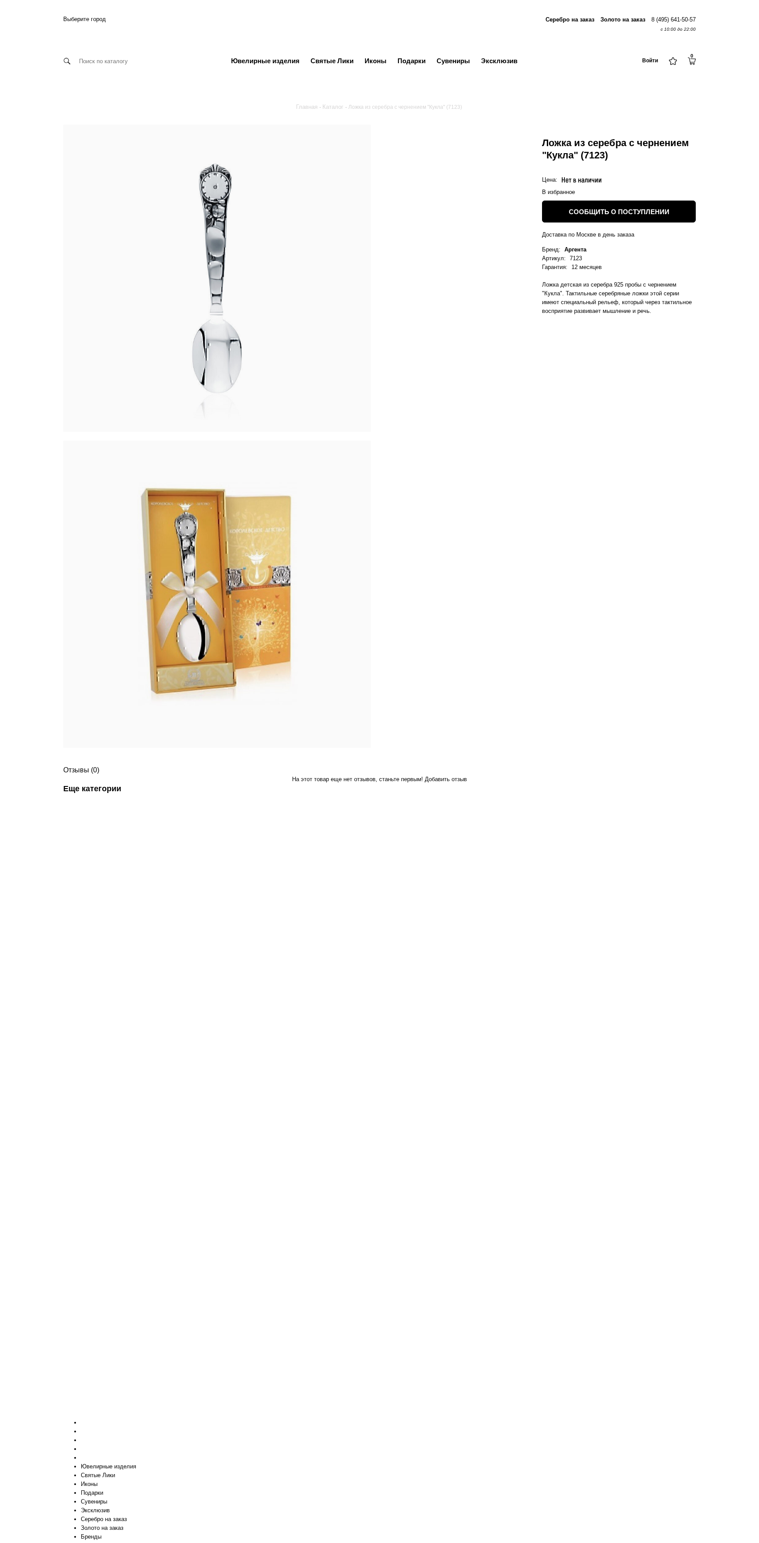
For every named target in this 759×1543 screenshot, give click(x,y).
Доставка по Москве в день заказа (588, 234)
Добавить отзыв (446, 779)
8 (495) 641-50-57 (673, 19)
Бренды (91, 1536)
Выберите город (84, 19)
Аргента (575, 249)
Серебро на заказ (104, 1519)
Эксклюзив (499, 61)
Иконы (376, 61)
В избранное (558, 192)
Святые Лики (332, 61)
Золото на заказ (102, 1528)
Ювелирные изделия (265, 61)
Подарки (412, 61)
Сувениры (453, 61)
